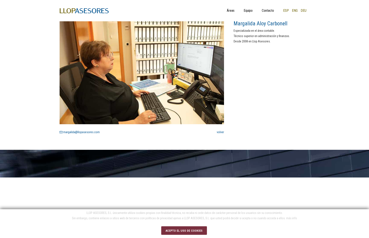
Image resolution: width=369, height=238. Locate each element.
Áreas (230, 11)
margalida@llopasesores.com (81, 132)
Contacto (268, 11)
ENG (295, 11)
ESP (286, 11)
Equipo (248, 11)
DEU (303, 11)
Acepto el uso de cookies (184, 230)
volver (220, 132)
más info (291, 218)
